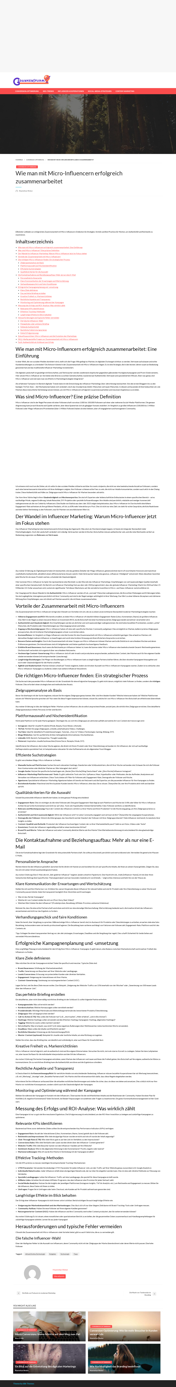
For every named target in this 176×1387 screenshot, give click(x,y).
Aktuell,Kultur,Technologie (35, 1254)
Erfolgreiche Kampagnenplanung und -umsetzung (38, 287)
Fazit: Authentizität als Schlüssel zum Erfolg (36, 342)
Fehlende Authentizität (29, 327)
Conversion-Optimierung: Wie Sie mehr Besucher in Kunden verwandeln (123, 1332)
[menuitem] (27, 91)
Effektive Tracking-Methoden (32, 311)
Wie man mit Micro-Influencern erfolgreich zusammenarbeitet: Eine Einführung (50, 247)
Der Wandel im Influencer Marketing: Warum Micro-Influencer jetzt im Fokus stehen (52, 253)
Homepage (19, 160)
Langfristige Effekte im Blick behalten (35, 315)
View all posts (59, 1276)
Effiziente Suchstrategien (30, 269)
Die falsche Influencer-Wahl (31, 321)
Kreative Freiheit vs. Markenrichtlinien (36, 296)
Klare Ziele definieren (29, 290)
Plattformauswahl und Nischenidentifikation (38, 266)
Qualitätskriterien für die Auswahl (34, 272)
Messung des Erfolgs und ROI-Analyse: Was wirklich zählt (41, 305)
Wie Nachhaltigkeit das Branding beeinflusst (115, 1366)
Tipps (76, 1254)
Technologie (64, 1254)
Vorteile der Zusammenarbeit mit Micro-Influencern (39, 256)
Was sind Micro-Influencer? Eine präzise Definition (38, 250)
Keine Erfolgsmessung (29, 333)
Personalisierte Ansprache (31, 278)
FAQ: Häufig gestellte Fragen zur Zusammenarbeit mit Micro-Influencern (48, 339)
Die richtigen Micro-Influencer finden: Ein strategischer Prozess (44, 259)
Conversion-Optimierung (27, 91)
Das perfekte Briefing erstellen (33, 293)
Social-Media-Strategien (99, 91)
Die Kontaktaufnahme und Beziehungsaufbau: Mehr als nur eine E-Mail (47, 275)
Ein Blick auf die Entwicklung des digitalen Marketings (45, 1366)
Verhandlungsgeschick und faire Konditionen (38, 284)
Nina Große (19, 1338)
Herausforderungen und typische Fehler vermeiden (38, 318)
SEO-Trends (48, 91)
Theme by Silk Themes (23, 1383)
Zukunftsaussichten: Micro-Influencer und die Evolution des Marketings (47, 336)
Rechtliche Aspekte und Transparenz (35, 299)
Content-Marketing (125, 91)
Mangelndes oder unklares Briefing (34, 324)
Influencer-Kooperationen (71, 91)
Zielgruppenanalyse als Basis (32, 263)
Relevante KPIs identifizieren (32, 308)
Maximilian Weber (26, 191)
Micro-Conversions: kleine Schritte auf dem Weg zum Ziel (47, 1334)
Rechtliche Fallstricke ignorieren (33, 330)
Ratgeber (52, 1254)
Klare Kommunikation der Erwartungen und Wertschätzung (44, 281)
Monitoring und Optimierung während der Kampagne (42, 302)
